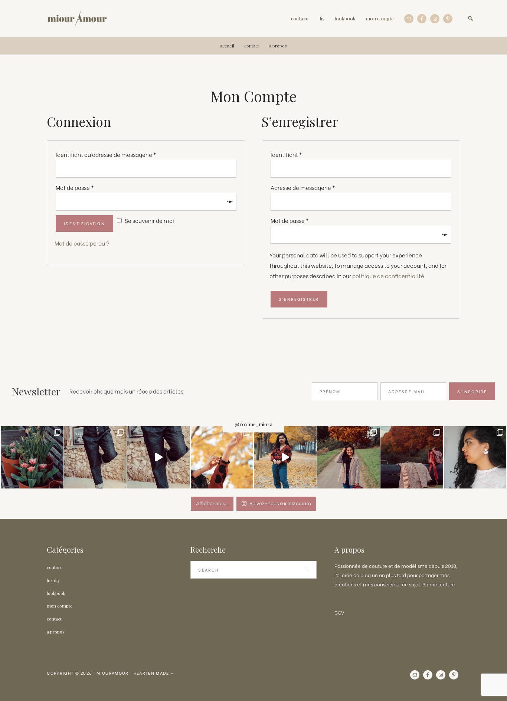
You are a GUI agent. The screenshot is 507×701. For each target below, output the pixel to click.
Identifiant (286, 154)
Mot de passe (75, 187)
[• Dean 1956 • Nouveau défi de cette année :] (158, 457)
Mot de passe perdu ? (82, 243)
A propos (56, 632)
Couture (55, 567)
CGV (339, 612)
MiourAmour (77, 18)
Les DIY (53, 580)
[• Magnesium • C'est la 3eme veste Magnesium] (411, 457)
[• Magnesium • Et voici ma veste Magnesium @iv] (348, 457)
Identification (84, 223)
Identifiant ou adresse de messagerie (106, 154)
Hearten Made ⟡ (154, 673)
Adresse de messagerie (303, 187)
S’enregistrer (299, 299)
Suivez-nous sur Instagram (280, 502)
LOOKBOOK (56, 593)
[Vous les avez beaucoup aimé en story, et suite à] (475, 457)
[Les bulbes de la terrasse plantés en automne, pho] (32, 457)
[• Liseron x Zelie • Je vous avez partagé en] (285, 457)
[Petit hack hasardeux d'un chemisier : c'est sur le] (222, 457)
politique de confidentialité (388, 276)
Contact (54, 619)
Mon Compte (60, 606)
